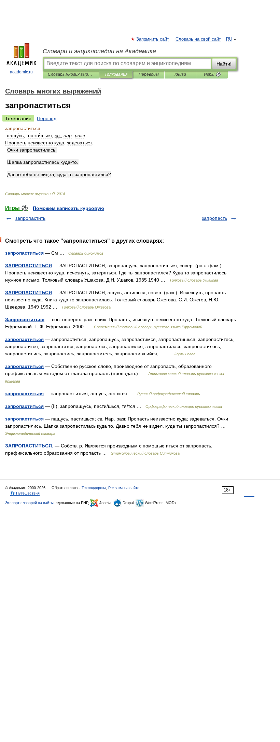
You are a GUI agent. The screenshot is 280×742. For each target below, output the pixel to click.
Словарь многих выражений (71, 74)
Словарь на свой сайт (198, 39)
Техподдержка (94, 488)
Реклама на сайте (123, 488)
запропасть (214, 218)
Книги (180, 74)
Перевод (46, 118)
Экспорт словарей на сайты (29, 503)
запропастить (30, 218)
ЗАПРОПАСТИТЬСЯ (28, 265)
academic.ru (21, 72)
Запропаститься (24, 319)
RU (229, 39)
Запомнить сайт (153, 39)
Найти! (224, 64)
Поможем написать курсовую (68, 208)
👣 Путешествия (25, 493)
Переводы (149, 74)
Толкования (115, 74)
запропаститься (24, 253)
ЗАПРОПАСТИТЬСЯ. (29, 445)
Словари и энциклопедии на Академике (99, 51)
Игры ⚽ (212, 74)
